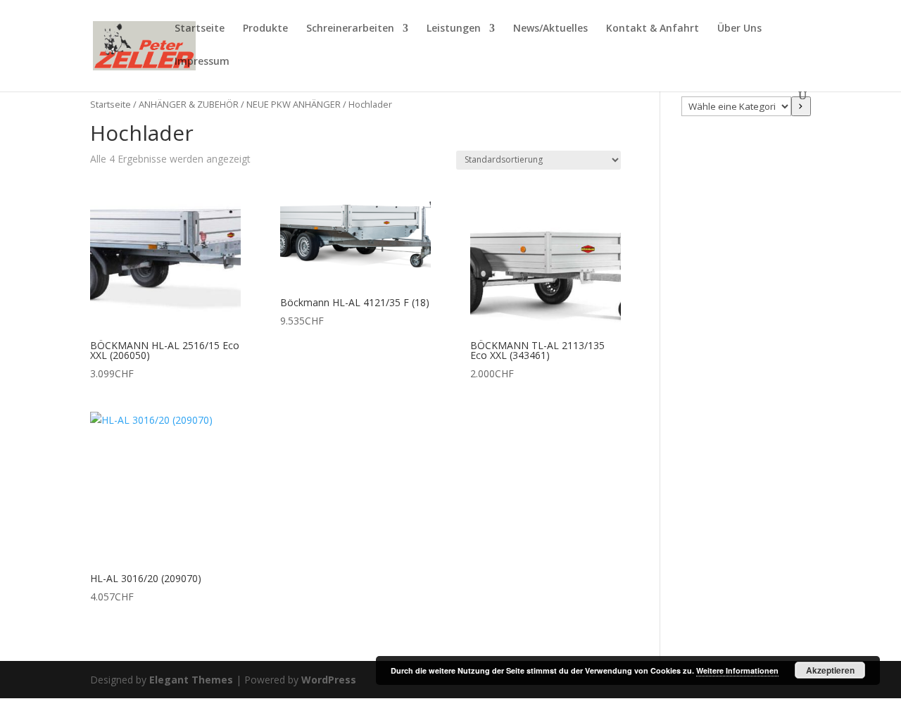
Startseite (200, 28)
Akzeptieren (830, 670)
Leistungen (454, 28)
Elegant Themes (191, 679)
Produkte (265, 28)
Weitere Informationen (737, 670)
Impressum (202, 62)
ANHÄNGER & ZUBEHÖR (189, 104)
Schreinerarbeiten (350, 28)
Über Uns (739, 28)
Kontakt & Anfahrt (652, 28)
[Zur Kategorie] (801, 106)
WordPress (328, 679)
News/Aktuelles (550, 28)
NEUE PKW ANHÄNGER (293, 104)
